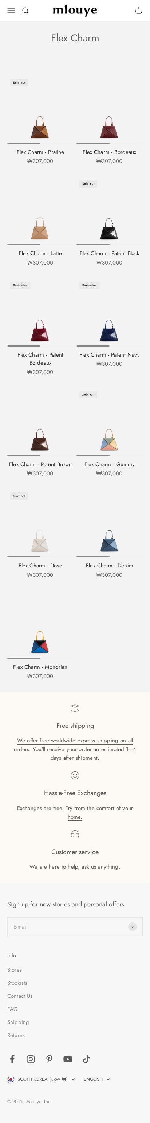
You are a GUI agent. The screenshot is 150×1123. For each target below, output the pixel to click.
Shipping (18, 1022)
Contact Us (20, 996)
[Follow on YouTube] (68, 1059)
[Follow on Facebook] (12, 1059)
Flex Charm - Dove (41, 566)
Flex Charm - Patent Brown (40, 464)
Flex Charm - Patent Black (110, 253)
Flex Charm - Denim (109, 566)
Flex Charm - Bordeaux (109, 152)
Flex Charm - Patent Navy (109, 355)
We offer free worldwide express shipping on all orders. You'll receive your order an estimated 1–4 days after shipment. (75, 749)
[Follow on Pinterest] (49, 1059)
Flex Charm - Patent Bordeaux (40, 359)
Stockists (17, 983)
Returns (16, 1035)
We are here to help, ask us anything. (75, 867)
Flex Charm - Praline (40, 152)
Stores (14, 970)
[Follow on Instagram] (31, 1059)
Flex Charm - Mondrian (40, 667)
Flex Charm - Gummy (109, 464)
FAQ (12, 1009)
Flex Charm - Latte (40, 253)
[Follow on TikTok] (86, 1059)
